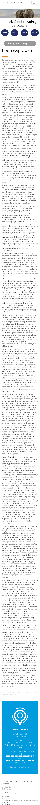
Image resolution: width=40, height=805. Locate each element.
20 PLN (14, 33)
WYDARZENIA (12, 694)
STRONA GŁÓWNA (8, 781)
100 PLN (34, 33)
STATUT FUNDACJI (20, 781)
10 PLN (4, 33)
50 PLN (24, 33)
